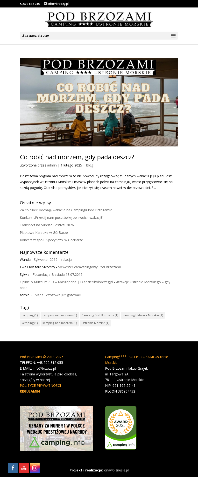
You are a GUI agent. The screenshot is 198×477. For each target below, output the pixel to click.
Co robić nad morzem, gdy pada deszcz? (77, 156)
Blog (89, 165)
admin (52, 165)
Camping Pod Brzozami (100, 315)
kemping (30, 323)
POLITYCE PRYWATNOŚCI (40, 385)
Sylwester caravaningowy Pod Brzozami (89, 267)
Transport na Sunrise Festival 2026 (47, 225)
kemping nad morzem (59, 323)
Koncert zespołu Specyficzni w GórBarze (51, 240)
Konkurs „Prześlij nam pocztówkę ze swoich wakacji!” (61, 217)
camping (30, 315)
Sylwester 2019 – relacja (53, 259)
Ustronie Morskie (95, 323)
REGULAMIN (30, 391)
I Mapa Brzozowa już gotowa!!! (57, 295)
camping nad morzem (59, 315)
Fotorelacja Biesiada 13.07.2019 (58, 274)
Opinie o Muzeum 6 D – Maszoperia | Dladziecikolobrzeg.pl (66, 282)
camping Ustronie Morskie (143, 315)
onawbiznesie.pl (116, 470)
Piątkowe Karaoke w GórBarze (44, 232)
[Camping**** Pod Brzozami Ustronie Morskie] (120, 448)
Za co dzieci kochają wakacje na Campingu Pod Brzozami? (66, 210)
